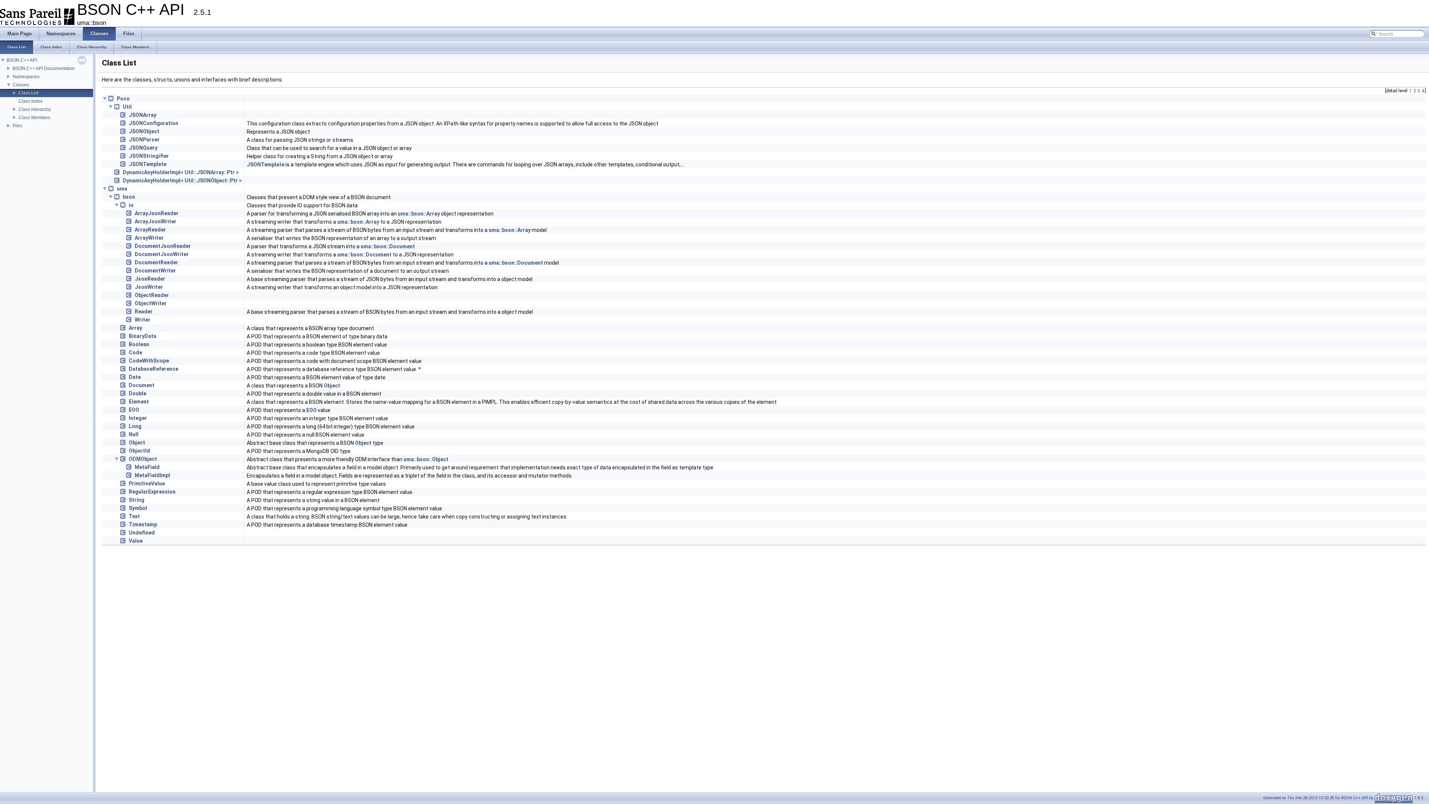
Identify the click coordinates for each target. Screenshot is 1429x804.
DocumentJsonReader (163, 246)
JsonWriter (149, 287)
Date (135, 377)
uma (122, 189)
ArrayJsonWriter (155, 221)
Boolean (139, 344)
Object (332, 386)
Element (139, 402)
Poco (123, 99)
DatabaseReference (153, 369)
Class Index (30, 101)
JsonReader (150, 279)
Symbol (138, 508)
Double (137, 393)
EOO (134, 410)
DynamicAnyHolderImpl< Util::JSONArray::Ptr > (181, 172)
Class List (28, 93)
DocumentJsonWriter (162, 254)
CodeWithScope (149, 361)
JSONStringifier (149, 156)
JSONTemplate (147, 164)
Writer (142, 320)
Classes (21, 84)
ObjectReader (152, 295)
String (136, 500)
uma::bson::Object (425, 459)
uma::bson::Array (419, 214)
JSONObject (144, 131)
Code (135, 352)
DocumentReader (156, 262)
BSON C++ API (22, 60)
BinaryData (142, 336)
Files (17, 125)
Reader (144, 312)
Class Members (34, 117)
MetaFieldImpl (152, 475)
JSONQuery (143, 148)
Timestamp (143, 524)
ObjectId (139, 451)
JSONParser (144, 140)
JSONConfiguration (153, 123)
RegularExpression (152, 492)
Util (127, 107)
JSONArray (142, 115)
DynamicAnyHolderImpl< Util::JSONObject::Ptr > (182, 181)
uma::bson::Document (388, 246)
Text (134, 516)
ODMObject (143, 459)
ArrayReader (150, 230)
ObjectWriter (151, 303)
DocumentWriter (155, 271)
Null (133, 434)
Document (141, 385)
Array (135, 328)
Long (135, 426)
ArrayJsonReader (157, 213)
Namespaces (26, 76)
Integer (138, 418)
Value (136, 541)
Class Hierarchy (35, 109)
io (131, 205)
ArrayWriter (149, 238)
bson (129, 197)
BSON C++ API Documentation (44, 68)
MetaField (147, 467)
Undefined (142, 533)
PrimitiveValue (147, 483)
